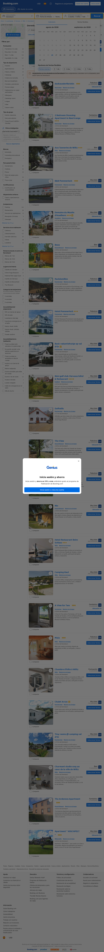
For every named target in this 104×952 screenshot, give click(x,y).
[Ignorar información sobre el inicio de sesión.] (78, 461)
